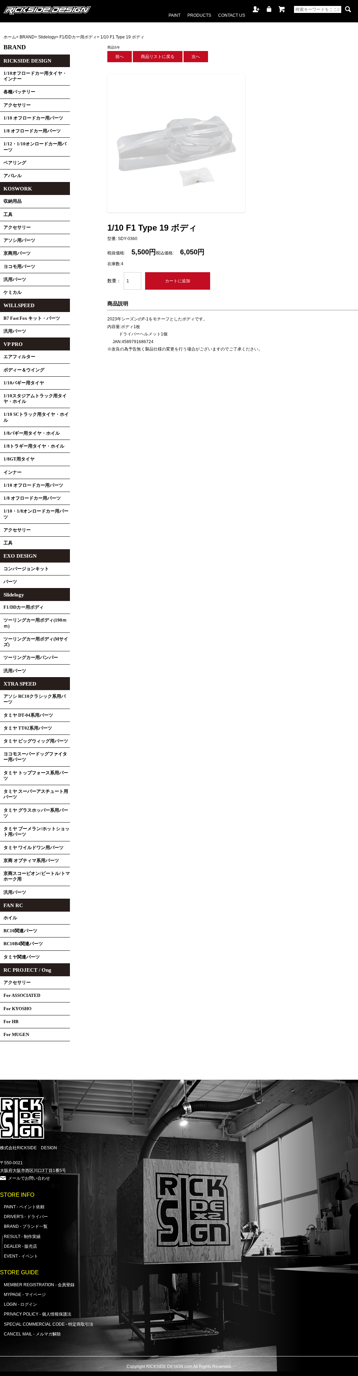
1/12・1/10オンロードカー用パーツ (34, 147)
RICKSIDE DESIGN (27, 61)
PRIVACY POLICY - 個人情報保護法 (37, 1314)
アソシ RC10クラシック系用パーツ (34, 699)
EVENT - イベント (21, 1256)
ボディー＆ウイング (23, 370)
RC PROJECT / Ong (27, 970)
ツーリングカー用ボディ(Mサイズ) (35, 642)
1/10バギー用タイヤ (23, 383)
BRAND (27, 37)
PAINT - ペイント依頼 (24, 1206)
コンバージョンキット (26, 568)
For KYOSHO (17, 1008)
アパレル (12, 175)
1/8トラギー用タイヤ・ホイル (33, 446)
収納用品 (12, 201)
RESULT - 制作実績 (22, 1236)
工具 (8, 214)
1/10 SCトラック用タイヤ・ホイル (36, 417)
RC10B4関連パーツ (23, 943)
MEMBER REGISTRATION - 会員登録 (39, 1284)
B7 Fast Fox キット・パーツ (31, 318)
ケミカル (12, 292)
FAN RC (13, 905)
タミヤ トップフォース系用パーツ (35, 775)
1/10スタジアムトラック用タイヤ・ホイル (35, 398)
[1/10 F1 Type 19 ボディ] (176, 211)
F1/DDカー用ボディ (78, 37)
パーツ (10, 581)
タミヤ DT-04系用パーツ (28, 715)
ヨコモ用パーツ (19, 266)
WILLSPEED (19, 305)
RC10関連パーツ (20, 930)
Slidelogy (47, 37)
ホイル (10, 917)
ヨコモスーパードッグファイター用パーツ (35, 757)
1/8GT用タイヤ (19, 459)
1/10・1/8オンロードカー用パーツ (36, 514)
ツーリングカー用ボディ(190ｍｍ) (35, 623)
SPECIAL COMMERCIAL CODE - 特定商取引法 (48, 1324)
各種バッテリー (19, 91)
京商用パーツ (17, 253)
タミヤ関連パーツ (21, 957)
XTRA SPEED (19, 684)
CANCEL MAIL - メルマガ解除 (32, 1334)
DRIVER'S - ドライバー (26, 1216)
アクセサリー (17, 105)
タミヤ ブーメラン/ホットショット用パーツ (36, 831)
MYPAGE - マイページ (25, 1294)
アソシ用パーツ (19, 240)
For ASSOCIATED (21, 995)
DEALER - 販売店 (20, 1246)
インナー (12, 472)
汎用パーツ (14, 279)
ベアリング (14, 162)
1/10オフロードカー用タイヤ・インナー (35, 76)
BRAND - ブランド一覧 (26, 1226)
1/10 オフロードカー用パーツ (33, 118)
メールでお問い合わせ (29, 1178)
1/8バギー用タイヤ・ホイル (31, 433)
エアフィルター (19, 356)
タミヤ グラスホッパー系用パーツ (35, 813)
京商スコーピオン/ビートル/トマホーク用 (36, 876)
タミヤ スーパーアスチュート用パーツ (35, 794)
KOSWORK (17, 188)
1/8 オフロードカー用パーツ (32, 131)
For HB (11, 1021)
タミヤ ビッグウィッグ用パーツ (35, 741)
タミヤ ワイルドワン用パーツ (33, 847)
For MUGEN (16, 1034)
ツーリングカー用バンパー (30, 657)
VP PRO (13, 344)
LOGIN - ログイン (20, 1304)
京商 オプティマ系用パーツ (31, 860)
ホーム (9, 37)
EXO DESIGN (20, 556)
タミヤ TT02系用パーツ (27, 728)
